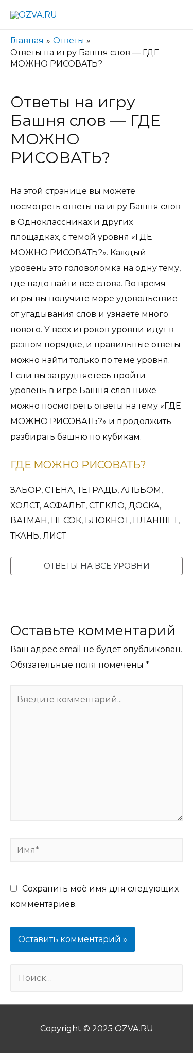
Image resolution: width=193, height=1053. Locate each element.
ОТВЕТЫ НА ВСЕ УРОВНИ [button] (97, 566)
